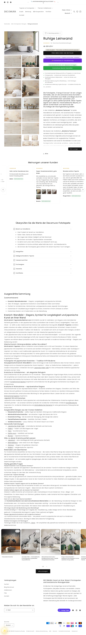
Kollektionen (8, 590)
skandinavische (71, 403)
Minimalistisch (13, 443)
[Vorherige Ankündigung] (28, 2)
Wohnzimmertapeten (11, 396)
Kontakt (6, 596)
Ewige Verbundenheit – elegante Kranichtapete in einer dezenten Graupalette (70, 558)
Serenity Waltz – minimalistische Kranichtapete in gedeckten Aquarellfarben (31, 558)
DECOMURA (11, 631)
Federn (10, 429)
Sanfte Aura (12, 433)
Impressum (75, 631)
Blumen (10, 436)
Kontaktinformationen (64, 631)
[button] (27, 8)
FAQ (5, 593)
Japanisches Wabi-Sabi (16, 426)
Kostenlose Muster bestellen (62, 68)
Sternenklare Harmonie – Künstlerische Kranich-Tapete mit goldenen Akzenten (50, 558)
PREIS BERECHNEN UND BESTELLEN (62, 53)
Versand (55, 631)
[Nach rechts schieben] (47, 566)
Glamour (11, 445)
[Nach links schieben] (39, 566)
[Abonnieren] (32, 610)
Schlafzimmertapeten (18, 382)
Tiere (9, 431)
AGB (50, 631)
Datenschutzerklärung (42, 631)
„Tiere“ (33, 523)
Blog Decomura (9, 587)
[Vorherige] (3, 190)
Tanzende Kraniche (7, 557)
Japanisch (11, 440)
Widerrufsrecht (30, 631)
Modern (10, 447)
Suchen (6, 584)
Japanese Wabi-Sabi (41, 368)
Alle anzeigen (43, 571)
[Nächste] (83, 190)
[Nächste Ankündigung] (58, 2)
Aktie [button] (46, 153)
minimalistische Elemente (43, 405)
